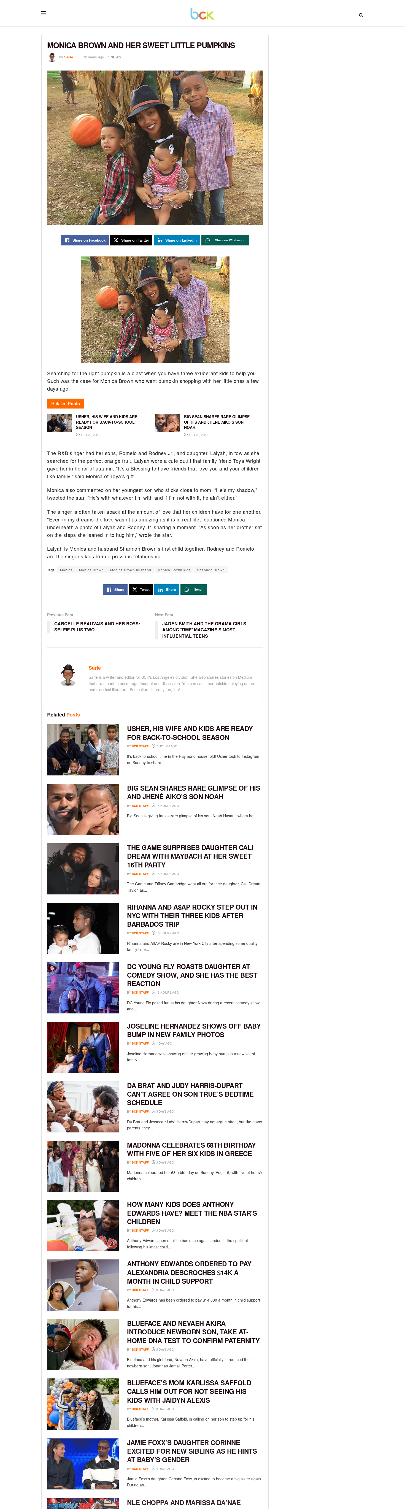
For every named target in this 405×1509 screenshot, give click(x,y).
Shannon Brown (211, 569)
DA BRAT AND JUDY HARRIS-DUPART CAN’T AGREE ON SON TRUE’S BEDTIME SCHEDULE (190, 1094)
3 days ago (164, 1111)
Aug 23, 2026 (89, 434)
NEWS (115, 57)
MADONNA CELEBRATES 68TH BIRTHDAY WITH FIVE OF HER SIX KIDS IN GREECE (191, 1149)
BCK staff (140, 746)
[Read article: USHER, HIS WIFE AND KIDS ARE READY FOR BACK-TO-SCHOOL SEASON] (83, 749)
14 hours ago (167, 805)
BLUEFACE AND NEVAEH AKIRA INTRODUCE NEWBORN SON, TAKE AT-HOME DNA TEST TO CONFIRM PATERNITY (193, 1331)
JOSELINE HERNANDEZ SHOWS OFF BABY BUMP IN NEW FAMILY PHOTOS (194, 1030)
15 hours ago (167, 873)
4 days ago (164, 1468)
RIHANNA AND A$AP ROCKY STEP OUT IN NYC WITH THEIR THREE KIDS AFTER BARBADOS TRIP (192, 915)
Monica (66, 569)
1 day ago (163, 1043)
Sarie (68, 57)
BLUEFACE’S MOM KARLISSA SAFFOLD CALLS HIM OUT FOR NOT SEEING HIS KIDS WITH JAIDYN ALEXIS (189, 1391)
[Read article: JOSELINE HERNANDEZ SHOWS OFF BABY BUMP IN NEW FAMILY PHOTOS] (83, 1047)
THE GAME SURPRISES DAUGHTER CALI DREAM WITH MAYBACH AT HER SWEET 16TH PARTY (190, 856)
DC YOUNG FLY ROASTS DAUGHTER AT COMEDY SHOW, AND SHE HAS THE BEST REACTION (192, 975)
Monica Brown (91, 569)
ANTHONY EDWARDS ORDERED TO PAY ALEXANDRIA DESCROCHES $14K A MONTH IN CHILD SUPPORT (189, 1272)
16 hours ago (167, 992)
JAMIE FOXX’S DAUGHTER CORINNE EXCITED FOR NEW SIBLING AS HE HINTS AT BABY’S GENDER (192, 1450)
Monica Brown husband (130, 569)
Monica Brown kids (174, 569)
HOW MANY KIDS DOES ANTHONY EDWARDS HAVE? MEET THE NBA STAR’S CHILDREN (192, 1212)
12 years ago (93, 57)
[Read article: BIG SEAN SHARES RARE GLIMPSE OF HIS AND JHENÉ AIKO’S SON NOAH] (83, 809)
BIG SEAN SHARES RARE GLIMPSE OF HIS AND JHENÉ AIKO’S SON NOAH (193, 792)
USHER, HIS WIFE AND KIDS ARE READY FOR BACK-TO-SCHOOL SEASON (190, 733)
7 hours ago (166, 746)
